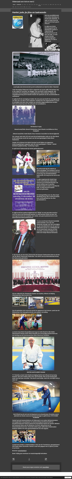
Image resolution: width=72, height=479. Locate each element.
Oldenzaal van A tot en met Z (23, 2)
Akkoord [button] (68, 477)
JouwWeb (45, 467)
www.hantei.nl (22, 450)
